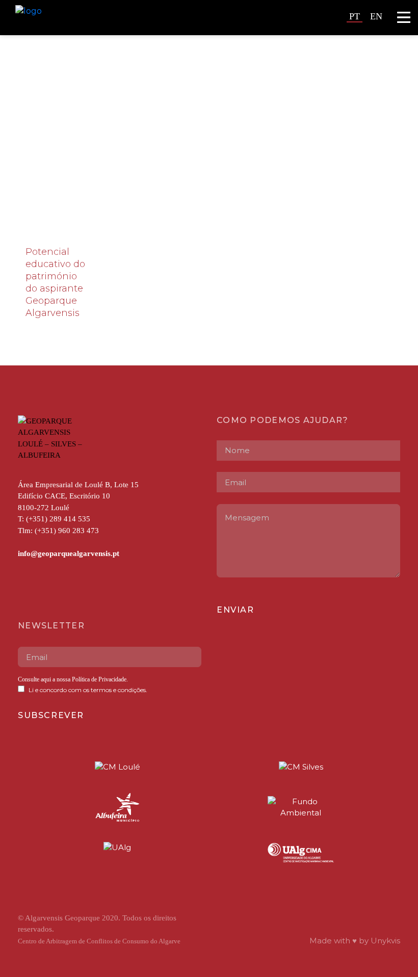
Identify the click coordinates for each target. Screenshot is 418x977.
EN (376, 16)
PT (354, 16)
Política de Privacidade (98, 679)
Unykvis (385, 940)
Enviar (235, 610)
